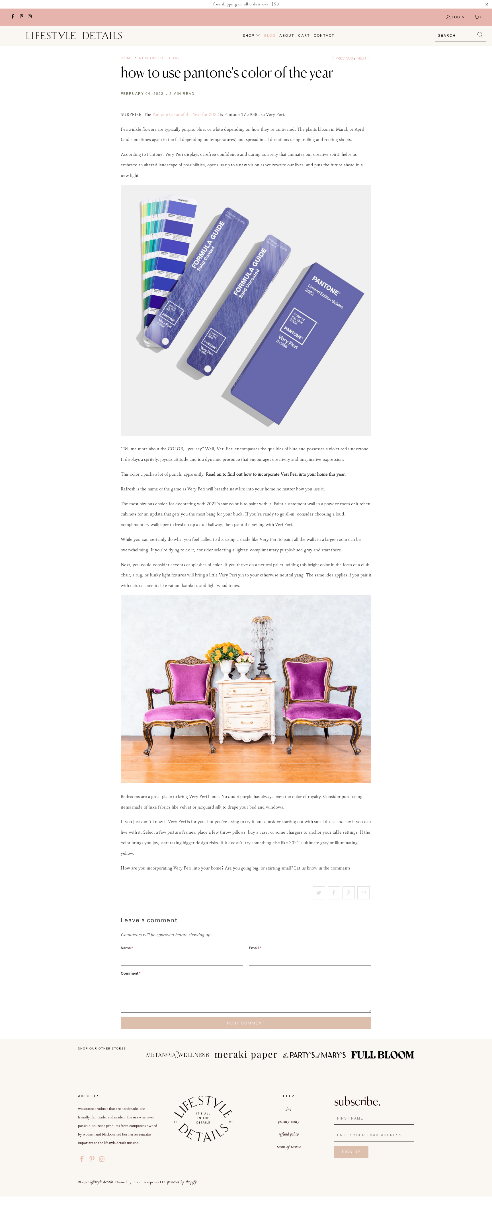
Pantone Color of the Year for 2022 (185, 114)
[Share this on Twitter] (319, 892)
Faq (288, 1108)
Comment (131, 973)
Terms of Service (289, 1146)
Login (458, 17)
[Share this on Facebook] (334, 892)
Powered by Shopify (182, 1181)
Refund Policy (289, 1134)
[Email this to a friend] (363, 892)
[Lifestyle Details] (74, 35)
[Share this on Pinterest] (349, 892)
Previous (344, 58)
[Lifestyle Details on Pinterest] (21, 17)
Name (127, 948)
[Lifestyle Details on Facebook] (12, 17)
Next (362, 58)
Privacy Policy (289, 1121)
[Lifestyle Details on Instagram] (29, 17)
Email (255, 948)
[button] (251, 35)
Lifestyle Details (101, 1181)
